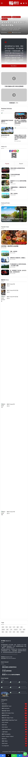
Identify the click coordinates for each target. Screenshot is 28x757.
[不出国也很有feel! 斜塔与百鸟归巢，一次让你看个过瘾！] (5, 266)
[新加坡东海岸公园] (7, 130)
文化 (21, 627)
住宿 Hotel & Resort (6, 17)
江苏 (20, 629)
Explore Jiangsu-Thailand (7, 736)
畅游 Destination (5, 708)
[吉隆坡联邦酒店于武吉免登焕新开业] (7, 115)
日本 (11, 629)
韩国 (18, 631)
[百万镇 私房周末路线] (5, 176)
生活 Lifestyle (5, 722)
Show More (14, 65)
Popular (7, 163)
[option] (14, 214)
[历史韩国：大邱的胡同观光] (5, 683)
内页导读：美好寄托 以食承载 (9, 246)
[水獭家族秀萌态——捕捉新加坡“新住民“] (5, 189)
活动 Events (4, 743)
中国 (6, 627)
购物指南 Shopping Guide (6, 656)
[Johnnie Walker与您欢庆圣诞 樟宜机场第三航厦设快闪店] (5, 694)
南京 (10, 627)
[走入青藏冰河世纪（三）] (14, 689)
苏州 (14, 631)
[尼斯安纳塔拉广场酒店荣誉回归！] (5, 689)
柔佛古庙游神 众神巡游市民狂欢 (17, 168)
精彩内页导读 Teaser (6, 706)
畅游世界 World (5, 715)
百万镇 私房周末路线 (15, 174)
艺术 (10, 631)
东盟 (3, 627)
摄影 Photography (6, 734)
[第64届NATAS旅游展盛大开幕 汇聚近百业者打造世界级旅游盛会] (21, 115)
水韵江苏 (15, 629)
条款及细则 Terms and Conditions (8, 658)
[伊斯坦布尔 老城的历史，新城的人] (5, 259)
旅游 (7, 629)
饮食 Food (4, 724)
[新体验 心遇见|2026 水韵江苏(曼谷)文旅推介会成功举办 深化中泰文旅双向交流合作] (21, 130)
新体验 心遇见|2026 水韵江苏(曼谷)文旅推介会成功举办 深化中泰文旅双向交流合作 (20, 137)
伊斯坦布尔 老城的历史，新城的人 (17, 257)
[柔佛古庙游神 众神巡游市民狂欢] (5, 170)
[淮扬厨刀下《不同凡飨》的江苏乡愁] (14, 683)
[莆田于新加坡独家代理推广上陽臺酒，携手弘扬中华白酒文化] (23, 694)
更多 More (4, 738)
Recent (21, 163)
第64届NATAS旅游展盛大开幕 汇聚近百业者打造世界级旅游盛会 (21, 122)
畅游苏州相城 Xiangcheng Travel (9, 720)
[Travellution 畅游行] (14, 3)
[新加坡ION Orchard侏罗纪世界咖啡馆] (5, 182)
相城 (3, 631)
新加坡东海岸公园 (5, 135)
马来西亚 (22, 631)
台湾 (14, 627)
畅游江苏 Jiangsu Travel (7, 717)
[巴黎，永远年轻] (5, 195)
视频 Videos (5, 741)
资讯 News (4, 19)
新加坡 (3, 629)
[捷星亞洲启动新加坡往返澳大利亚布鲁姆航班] (23, 683)
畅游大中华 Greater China (8, 713)
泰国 (24, 629)
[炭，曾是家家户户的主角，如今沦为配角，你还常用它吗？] (5, 272)
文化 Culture (5, 727)
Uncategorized (5, 745)
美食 (6, 631)
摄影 (18, 627)
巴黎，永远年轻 (14, 193)
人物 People (5, 731)
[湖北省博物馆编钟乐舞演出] (14, 694)
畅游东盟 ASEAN (16, 17)
